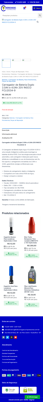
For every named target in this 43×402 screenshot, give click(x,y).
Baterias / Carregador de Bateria (21, 74)
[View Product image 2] (16, 63)
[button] (37, 8)
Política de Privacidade (9, 356)
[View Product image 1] (6, 63)
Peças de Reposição (17, 71)
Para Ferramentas (30, 80)
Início (3, 71)
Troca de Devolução (8, 359)
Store (8, 71)
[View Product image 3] (26, 63)
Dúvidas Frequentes (8, 353)
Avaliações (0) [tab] (7, 138)
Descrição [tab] (5, 130)
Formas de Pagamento (9, 362)
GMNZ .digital (29, 400)
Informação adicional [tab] (9, 134)
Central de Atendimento (10, 350)
